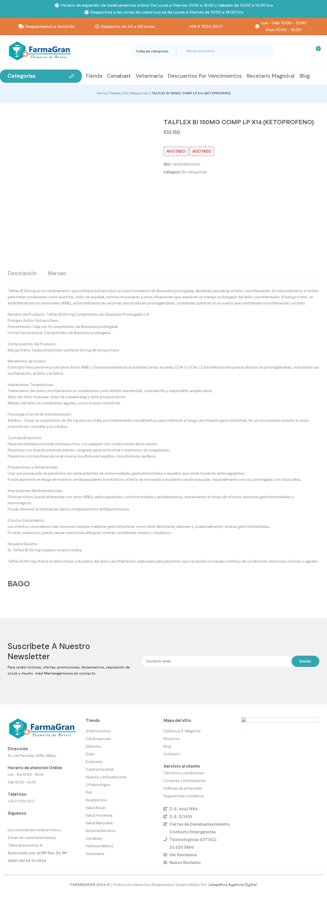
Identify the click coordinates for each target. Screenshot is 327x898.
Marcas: (57, 273)
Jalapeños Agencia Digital (232, 884)
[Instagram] (12, 821)
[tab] (22, 275)
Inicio (101, 93)
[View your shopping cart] (315, 51)
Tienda (114, 93)
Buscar (266, 51)
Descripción (22, 273)
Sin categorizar (135, 93)
